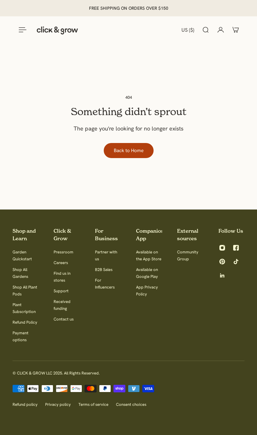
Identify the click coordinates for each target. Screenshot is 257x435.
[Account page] (220, 30)
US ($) (187, 30)
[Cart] (235, 30)
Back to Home (129, 150)
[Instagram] (222, 248)
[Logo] (57, 29)
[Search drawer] (205, 30)
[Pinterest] (222, 261)
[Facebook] (236, 248)
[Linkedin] (222, 275)
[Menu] (21, 30)
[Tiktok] (236, 261)
